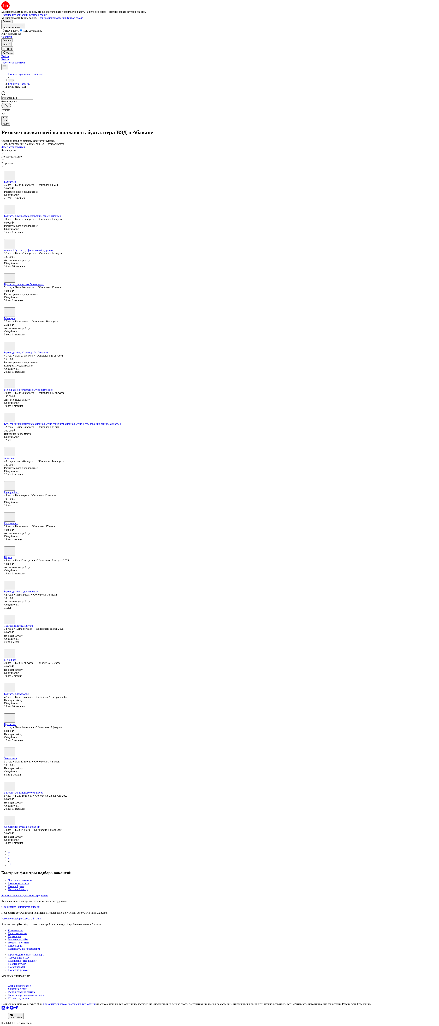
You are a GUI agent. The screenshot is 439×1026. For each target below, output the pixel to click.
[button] (5, 56)
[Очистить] (6, 105)
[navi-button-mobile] (4, 67)
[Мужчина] (9, 346)
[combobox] (17, 98)
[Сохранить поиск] (4, 119)
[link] (7, 48)
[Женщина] (9, 175)
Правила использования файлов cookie (60, 17)
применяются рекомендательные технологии (69, 1003)
